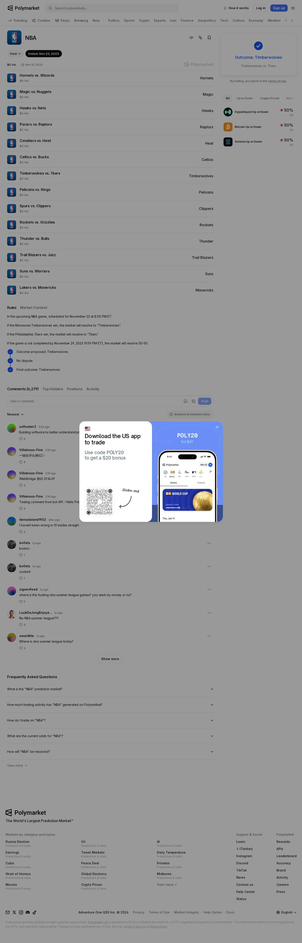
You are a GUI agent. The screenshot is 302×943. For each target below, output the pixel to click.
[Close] (217, 427)
